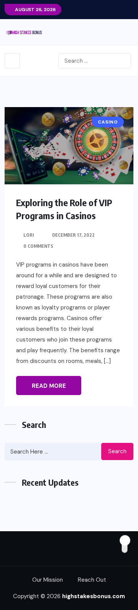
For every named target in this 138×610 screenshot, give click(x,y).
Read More (49, 386)
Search (117, 451)
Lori (28, 235)
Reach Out (92, 580)
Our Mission (47, 580)
